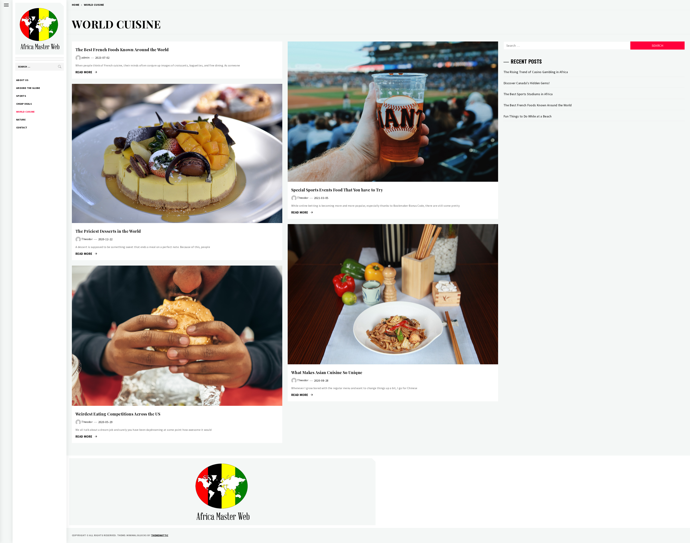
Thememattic (159, 535)
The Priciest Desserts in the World (108, 231)
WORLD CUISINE (25, 111)
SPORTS (21, 96)
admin (85, 57)
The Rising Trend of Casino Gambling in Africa (535, 72)
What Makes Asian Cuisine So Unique (326, 372)
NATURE (21, 119)
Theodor (302, 197)
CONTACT (21, 127)
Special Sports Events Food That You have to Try (337, 189)
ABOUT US (22, 80)
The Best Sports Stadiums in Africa (528, 94)
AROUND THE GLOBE (28, 88)
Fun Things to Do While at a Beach (527, 116)
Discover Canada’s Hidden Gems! (526, 83)
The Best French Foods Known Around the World (122, 49)
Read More (84, 72)
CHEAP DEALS (24, 103)
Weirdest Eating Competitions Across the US (117, 414)
